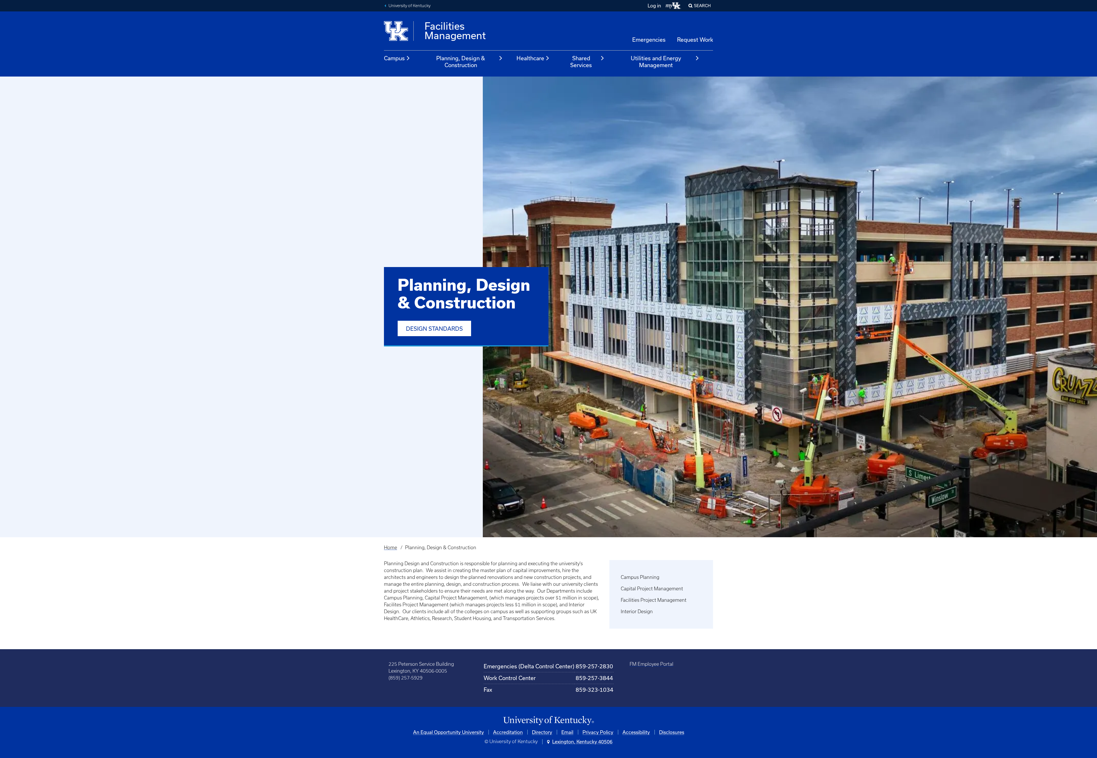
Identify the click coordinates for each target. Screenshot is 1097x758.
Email (567, 732)
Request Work (695, 39)
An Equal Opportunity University (448, 732)
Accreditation (508, 732)
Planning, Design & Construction (460, 61)
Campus (394, 58)
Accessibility (636, 732)
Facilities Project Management (653, 600)
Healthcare (530, 58)
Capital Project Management (652, 588)
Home (390, 547)
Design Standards (434, 328)
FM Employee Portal (651, 664)
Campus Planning (640, 577)
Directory (542, 732)
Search (702, 5)
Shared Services (581, 61)
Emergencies (649, 39)
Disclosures (671, 732)
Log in (654, 5)
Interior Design (637, 611)
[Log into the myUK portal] (673, 5)
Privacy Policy (597, 732)
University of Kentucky (410, 5)
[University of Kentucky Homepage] (548, 720)
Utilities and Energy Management (656, 61)
